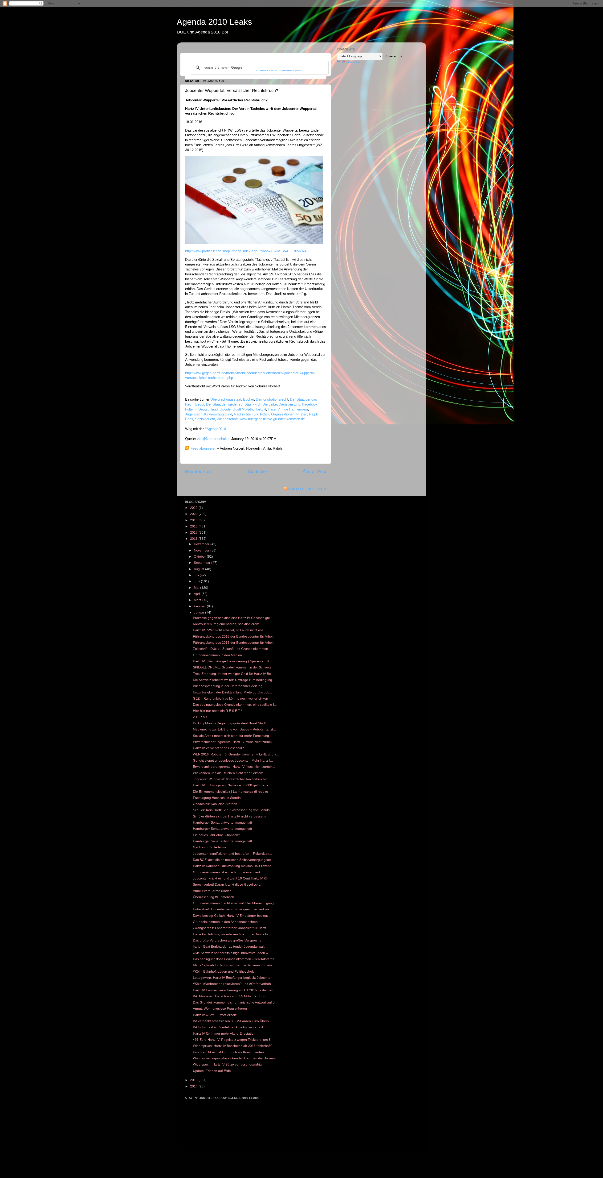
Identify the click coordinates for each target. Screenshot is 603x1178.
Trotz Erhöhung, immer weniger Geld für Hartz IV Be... (233, 674)
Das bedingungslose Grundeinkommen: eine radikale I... (235, 704)
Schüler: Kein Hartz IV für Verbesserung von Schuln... (233, 810)
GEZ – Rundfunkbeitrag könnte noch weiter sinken (230, 698)
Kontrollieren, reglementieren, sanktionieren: (226, 624)
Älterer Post (314, 471)
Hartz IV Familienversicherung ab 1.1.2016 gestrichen (233, 990)
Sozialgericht (205, 419)
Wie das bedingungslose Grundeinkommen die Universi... (235, 1058)
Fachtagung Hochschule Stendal (217, 798)
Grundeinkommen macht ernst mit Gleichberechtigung (233, 903)
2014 (194, 1086)
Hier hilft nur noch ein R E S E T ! (217, 711)
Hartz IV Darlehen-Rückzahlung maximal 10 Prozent (232, 866)
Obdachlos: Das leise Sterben (215, 804)
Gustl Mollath (242, 409)
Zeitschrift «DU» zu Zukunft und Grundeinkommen (230, 649)
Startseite (257, 471)
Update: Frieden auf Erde (212, 1071)
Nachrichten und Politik (251, 414)
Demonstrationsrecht (272, 399)
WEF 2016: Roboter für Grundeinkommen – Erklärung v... (236, 754)
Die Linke (269, 404)
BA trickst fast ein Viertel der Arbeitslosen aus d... (229, 1027)
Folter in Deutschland (201, 409)
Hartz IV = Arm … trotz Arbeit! (215, 1015)
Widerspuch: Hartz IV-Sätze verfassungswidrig (227, 1064)
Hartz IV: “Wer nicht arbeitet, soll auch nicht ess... (229, 630)
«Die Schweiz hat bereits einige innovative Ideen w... (232, 953)
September (202, 562)
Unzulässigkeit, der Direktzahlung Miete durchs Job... (232, 692)
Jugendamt (193, 414)
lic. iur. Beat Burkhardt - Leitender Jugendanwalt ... (230, 946)
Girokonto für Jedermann (211, 847)
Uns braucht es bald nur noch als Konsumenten (228, 1052)
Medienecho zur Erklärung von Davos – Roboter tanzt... (234, 729)
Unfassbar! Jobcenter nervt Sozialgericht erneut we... (232, 909)
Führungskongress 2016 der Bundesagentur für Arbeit (233, 636)
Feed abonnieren (203, 448)
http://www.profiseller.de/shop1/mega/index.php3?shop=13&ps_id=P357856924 (245, 251)
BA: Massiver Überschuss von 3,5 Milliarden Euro (229, 996)
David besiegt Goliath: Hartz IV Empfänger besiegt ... (232, 915)
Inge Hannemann (294, 409)
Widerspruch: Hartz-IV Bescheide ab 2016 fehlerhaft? (233, 1046)
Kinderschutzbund (218, 414)
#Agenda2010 (215, 429)
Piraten (301, 414)
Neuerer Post (198, 471)
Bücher (248, 399)
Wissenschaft (227, 419)
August (199, 569)
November (202, 550)
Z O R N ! (200, 717)
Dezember (202, 544)
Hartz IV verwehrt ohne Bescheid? (218, 748)
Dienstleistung (289, 404)
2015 (194, 1080)
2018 (194, 526)
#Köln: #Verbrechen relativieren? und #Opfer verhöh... (233, 984)
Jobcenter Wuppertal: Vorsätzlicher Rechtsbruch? (230, 779)
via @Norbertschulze (213, 439)
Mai (197, 587)
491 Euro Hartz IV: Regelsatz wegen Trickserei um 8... (233, 1039)
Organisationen (282, 414)
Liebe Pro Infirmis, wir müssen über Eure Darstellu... (232, 934)
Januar (199, 612)
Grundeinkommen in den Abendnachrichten (225, 922)
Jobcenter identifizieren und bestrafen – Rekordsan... (232, 853)
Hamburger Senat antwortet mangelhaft (222, 822)
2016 (194, 538)
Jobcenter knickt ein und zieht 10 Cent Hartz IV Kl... (231, 878)
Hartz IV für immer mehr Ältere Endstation (224, 1033)
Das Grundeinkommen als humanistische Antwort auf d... (235, 1002)
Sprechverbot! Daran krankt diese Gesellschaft (227, 884)
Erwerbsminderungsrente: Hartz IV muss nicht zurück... (234, 742)
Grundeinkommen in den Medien (217, 655)
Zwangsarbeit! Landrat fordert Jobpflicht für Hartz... (231, 928)
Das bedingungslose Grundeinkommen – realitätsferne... (235, 959)
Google (225, 409)
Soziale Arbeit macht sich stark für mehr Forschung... (232, 736)
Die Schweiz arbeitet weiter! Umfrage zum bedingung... (234, 680)
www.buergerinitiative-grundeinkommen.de (272, 419)
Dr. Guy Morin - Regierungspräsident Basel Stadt (229, 723)
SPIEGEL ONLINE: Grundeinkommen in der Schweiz (232, 667)
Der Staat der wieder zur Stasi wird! (233, 404)
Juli (197, 575)
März (198, 600)
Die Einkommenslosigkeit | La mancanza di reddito (230, 791)
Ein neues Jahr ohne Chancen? (216, 835)
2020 (194, 514)
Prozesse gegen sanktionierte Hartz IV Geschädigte (231, 618)
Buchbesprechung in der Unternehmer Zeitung (227, 686)
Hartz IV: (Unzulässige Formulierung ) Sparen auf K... (232, 661)
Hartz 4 (260, 409)
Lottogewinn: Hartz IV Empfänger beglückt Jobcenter (232, 977)
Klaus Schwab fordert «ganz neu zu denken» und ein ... (234, 965)
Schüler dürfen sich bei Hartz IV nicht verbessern (229, 816)
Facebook (310, 404)
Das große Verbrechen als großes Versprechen (228, 940)
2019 (194, 520)
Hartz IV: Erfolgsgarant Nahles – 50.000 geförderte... (232, 785)
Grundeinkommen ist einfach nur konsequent (226, 872)
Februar (200, 606)
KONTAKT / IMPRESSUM (307, 489)
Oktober (200, 556)
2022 (194, 508)
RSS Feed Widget (380, 110)
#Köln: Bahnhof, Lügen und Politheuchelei (224, 971)
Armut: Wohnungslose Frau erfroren (220, 1008)
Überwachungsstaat (225, 399)
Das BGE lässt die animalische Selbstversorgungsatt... (233, 860)
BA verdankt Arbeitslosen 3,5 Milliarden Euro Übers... (232, 1021)
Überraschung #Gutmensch (213, 897)
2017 (194, 532)
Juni (197, 581)
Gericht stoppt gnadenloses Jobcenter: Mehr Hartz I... (233, 760)
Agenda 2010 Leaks (214, 22)
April (197, 594)
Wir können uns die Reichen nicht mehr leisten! (228, 773)
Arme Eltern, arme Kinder (212, 891)
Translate (353, 62)
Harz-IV (274, 409)
